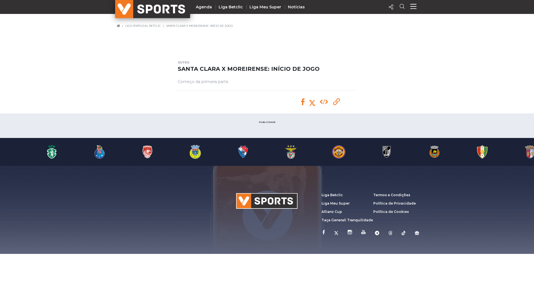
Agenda (204, 6)
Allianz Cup (332, 212)
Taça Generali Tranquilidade (347, 220)
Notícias (296, 6)
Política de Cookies (391, 212)
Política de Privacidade (394, 203)
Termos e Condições (391, 195)
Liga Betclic (231, 6)
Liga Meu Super (265, 6)
